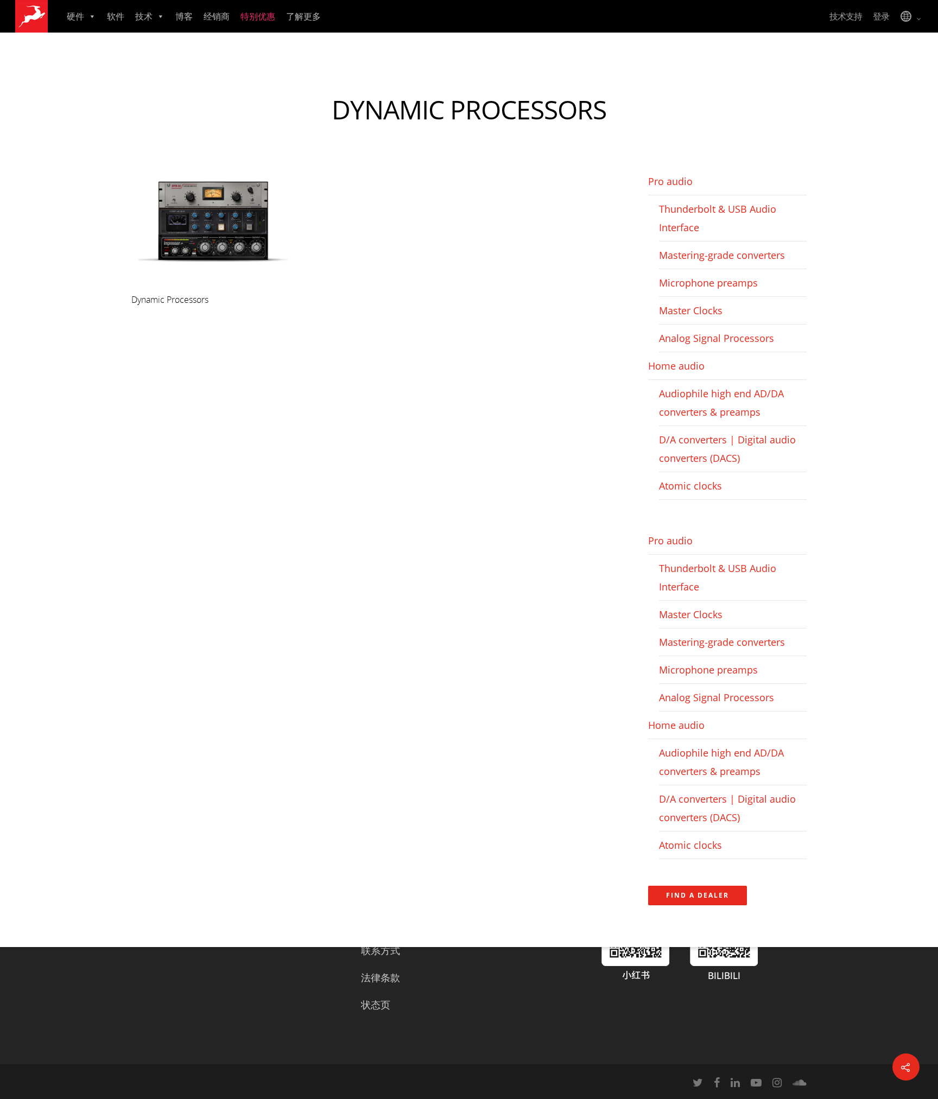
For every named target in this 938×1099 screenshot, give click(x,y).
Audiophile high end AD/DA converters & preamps (721, 402)
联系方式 (380, 950)
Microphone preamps (708, 282)
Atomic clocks (690, 485)
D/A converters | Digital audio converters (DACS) (727, 449)
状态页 (375, 1004)
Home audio (676, 365)
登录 (881, 16)
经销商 (217, 16)
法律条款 (380, 977)
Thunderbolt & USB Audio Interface (717, 218)
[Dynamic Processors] (212, 280)
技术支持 (845, 16)
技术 (144, 16)
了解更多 (303, 16)
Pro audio (670, 181)
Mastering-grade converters (722, 255)
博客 (184, 16)
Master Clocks (690, 310)
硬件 (75, 16)
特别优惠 (257, 16)
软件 (115, 16)
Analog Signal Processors (716, 338)
